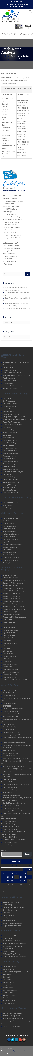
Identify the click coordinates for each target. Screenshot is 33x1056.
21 (21, 881)
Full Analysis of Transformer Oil (13, 811)
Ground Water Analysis (10, 451)
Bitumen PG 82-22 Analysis (12, 599)
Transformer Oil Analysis (11, 808)
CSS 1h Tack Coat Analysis (11, 614)
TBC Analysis (7, 474)
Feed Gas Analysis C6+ (10, 711)
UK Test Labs (7, 659)
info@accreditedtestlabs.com (18, 4)
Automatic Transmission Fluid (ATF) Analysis (17, 798)
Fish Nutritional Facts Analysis (12, 424)
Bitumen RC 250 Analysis (11, 604)
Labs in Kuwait (7, 640)
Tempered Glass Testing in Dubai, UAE (17, 308)
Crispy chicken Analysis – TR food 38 (15, 417)
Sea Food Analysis (9, 401)
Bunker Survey (7, 905)
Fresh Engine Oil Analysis (11, 790)
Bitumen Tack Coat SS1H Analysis (14, 609)
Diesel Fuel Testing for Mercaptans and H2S (17, 745)
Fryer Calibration (8, 542)
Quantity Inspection (9, 918)
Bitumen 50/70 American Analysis (14, 580)
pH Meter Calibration (9, 552)
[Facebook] (10, 7)
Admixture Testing (9, 995)
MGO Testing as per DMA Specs (13, 766)
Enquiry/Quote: (17, 2)
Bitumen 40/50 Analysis (10, 578)
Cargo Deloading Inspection (12, 926)
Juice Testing (7, 505)
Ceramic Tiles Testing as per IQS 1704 (15, 972)
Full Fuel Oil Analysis (9, 756)
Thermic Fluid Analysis (10, 837)
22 (25, 881)
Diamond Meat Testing (10, 440)
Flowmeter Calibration (10, 526)
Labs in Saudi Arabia (9, 638)
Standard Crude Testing (10, 693)
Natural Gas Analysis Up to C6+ (13, 709)
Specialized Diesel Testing (11, 732)
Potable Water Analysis (10, 453)
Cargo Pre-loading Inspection (12, 923)
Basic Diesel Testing (9, 727)
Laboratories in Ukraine (10, 677)
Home (6, 56)
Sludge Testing (8, 985)
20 (16, 881)
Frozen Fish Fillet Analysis (11, 422)
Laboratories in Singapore (11, 669)
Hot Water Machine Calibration (12, 544)
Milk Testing (7, 508)
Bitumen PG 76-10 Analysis (12, 593)
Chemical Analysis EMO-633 (12, 949)
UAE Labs (6, 625)
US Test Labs (7, 661)
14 (21, 877)
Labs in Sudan (7, 648)
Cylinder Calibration (9, 523)
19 (12, 881)
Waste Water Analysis (10, 464)
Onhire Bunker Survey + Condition (13, 907)
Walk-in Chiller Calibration (11, 560)
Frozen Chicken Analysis (11, 414)
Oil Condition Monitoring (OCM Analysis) (16, 784)
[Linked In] (16, 7)
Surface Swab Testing (10, 406)
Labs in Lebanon (8, 646)
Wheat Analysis (8, 365)
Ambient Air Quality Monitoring (12, 1016)
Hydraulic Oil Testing (9, 821)
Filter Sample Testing (10, 842)
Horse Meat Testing (9, 443)
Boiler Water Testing (9, 490)
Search (3, 850)
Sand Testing (7, 977)
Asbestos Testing (8, 982)
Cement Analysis (8, 969)
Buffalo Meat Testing (9, 438)
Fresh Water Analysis (10, 448)
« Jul (2, 892)
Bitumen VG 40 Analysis (10, 612)
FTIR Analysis (7, 792)
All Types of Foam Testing (11, 954)
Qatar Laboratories (9, 635)
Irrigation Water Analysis (11, 482)
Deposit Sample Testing (10, 845)
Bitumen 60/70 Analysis (10, 585)
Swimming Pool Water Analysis (13, 472)
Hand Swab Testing (9, 409)
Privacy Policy (11, 1051)
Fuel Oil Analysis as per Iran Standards (15, 758)
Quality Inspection (8, 915)
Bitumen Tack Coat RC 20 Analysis (14, 606)
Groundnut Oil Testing (10, 388)
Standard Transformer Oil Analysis (14, 803)
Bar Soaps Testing (9, 1000)
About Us (4, 1051)
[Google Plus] (19, 7)
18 (8, 881)
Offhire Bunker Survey (10, 910)
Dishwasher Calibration (10, 539)
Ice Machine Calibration (10, 547)
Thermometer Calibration (11, 557)
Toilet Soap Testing (9, 1003)
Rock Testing (7, 974)
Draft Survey (7, 913)
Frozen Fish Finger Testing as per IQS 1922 (17, 419)
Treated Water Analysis (10, 461)
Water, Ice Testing (8, 411)
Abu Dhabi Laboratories (10, 630)
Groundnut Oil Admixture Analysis (13, 386)
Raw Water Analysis (9, 456)
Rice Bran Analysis (9, 378)
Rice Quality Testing (9, 381)
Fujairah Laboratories (9, 633)
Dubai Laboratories (9, 627)
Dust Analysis (7, 1029)
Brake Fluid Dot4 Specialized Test (14, 832)
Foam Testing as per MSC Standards (14, 943)
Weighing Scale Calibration (11, 563)
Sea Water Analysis (9, 459)
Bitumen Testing (8, 987)
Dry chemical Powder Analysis (12, 946)
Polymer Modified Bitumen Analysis (14, 617)
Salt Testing (7, 427)
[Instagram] (22, 7)
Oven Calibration (8, 550)
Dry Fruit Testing (8, 367)
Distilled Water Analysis (10, 479)
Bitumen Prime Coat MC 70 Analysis (14, 601)
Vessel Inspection (9, 920)
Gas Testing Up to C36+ (10, 716)
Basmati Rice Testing (9, 370)
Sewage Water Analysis (10, 469)
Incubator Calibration (9, 531)
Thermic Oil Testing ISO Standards (14, 840)
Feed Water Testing (9, 487)
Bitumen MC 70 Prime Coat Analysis (14, 591)
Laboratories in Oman (10, 643)
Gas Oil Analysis (8, 748)
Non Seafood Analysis (10, 404)
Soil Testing (7, 980)
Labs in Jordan (7, 651)
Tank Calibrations (8, 521)
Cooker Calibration (9, 537)
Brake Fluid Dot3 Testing (11, 826)
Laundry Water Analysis (10, 485)
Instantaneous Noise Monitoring (13, 1018)
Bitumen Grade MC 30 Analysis (13, 588)
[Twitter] (13, 7)
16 (29, 877)
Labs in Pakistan (8, 654)
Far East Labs (7, 667)
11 (8, 877)
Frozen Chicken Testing (10, 432)
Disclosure (4, 1053)
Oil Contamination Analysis (11, 795)
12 (12, 877)
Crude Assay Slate (9, 695)
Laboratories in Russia (10, 664)
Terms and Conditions (21, 1051)
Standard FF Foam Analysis (11, 941)
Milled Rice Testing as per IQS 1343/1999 (16, 375)
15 (25, 877)
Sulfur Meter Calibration (10, 555)
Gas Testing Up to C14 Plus (12, 714)
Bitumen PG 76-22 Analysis (12, 596)
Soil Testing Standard (10, 990)
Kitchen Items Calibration (11, 534)
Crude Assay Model (9, 703)
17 (3, 881)
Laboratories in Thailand (10, 675)
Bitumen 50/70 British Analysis (13, 583)
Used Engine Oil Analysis (11, 787)
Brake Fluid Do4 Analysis (11, 829)
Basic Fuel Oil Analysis (10, 753)
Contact (10, 1053)
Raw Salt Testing (8, 430)
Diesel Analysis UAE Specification (14, 743)
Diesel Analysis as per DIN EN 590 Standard (17, 735)
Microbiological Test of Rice (12, 373)
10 (3, 877)
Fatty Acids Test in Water (11, 493)
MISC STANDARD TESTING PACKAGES (15, 680)
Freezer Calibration (9, 529)
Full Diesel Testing (9, 729)
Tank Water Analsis (9, 466)
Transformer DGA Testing (11, 805)
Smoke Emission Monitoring (12, 1026)
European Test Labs (9, 656)
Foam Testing (7, 938)
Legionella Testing (9, 477)
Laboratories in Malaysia (11, 672)
